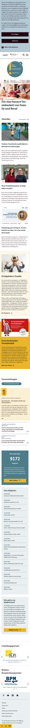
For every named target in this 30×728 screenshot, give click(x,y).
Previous (2, 657)
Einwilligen (15, 34)
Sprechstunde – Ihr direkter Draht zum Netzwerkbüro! (13, 401)
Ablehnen (15, 41)
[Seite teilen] (6, 726)
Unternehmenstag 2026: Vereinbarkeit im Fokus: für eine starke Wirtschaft (13, 441)
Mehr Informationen (11, 47)
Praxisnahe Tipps (15, 72)
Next (28, 657)
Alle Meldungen (22, 120)
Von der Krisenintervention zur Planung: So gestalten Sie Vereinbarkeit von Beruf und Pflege (12, 429)
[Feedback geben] (10, 726)
